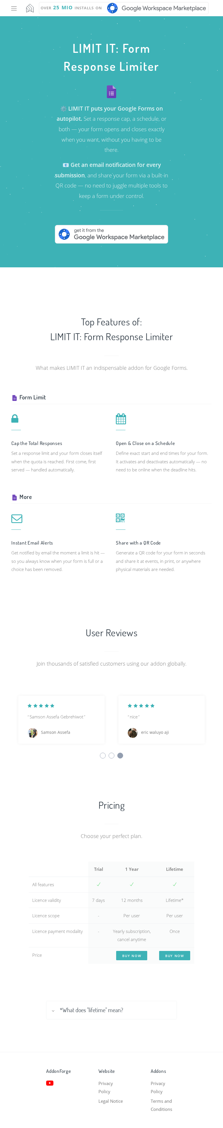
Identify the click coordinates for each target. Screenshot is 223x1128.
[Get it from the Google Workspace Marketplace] (111, 234)
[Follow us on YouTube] (59, 1083)
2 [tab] (111, 755)
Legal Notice (110, 1101)
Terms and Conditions (161, 1105)
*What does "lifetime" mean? (91, 1010)
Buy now (131, 956)
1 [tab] (103, 755)
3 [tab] (120, 755)
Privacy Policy (105, 1087)
